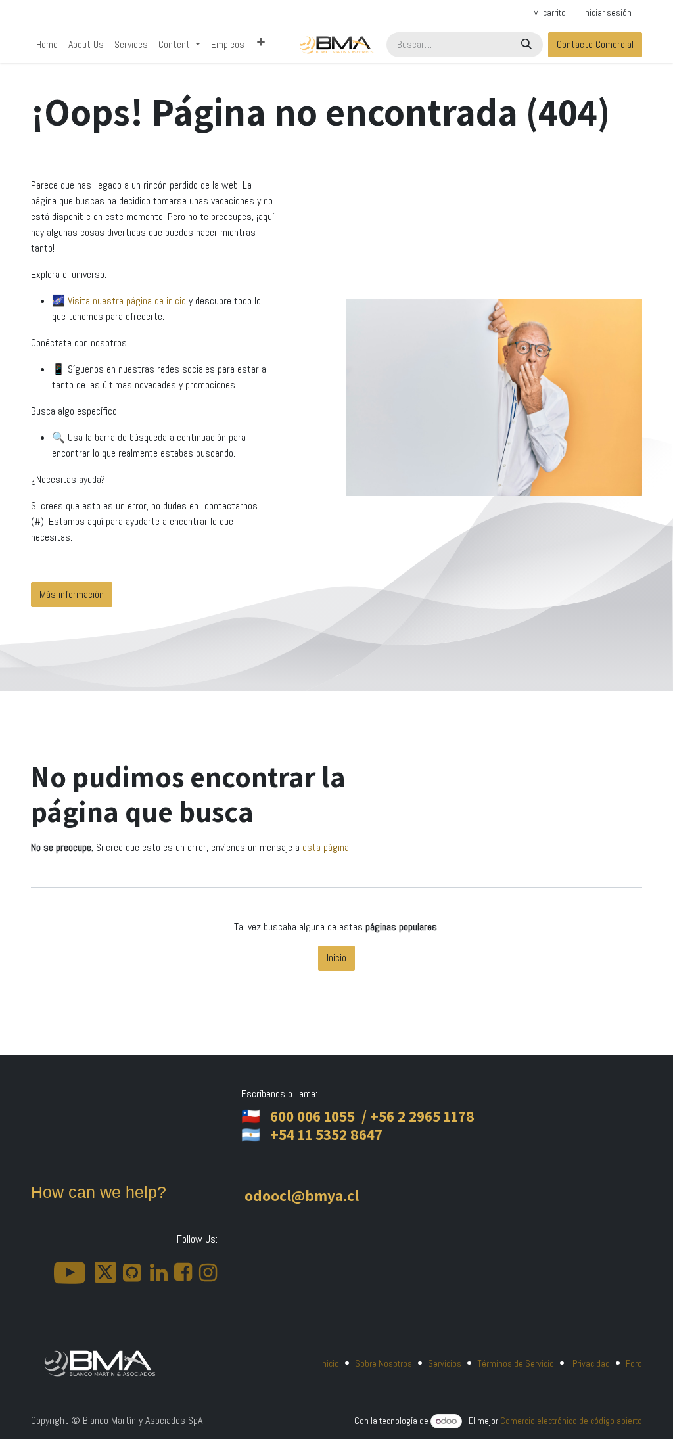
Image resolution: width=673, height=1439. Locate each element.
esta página (325, 847)
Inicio (336, 958)
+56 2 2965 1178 (422, 1116)
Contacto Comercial (595, 44)
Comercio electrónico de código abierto (571, 1421)
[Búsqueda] (528, 44)
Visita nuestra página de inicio (128, 301)
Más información (71, 594)
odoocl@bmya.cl (301, 1195)
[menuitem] (47, 45)
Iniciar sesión (607, 12)
